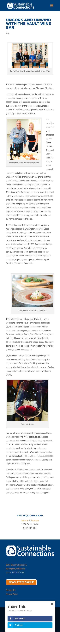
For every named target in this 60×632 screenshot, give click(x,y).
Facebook (35, 520)
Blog (7, 33)
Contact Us (10, 590)
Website (25, 520)
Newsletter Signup (21, 582)
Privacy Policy (12, 594)
